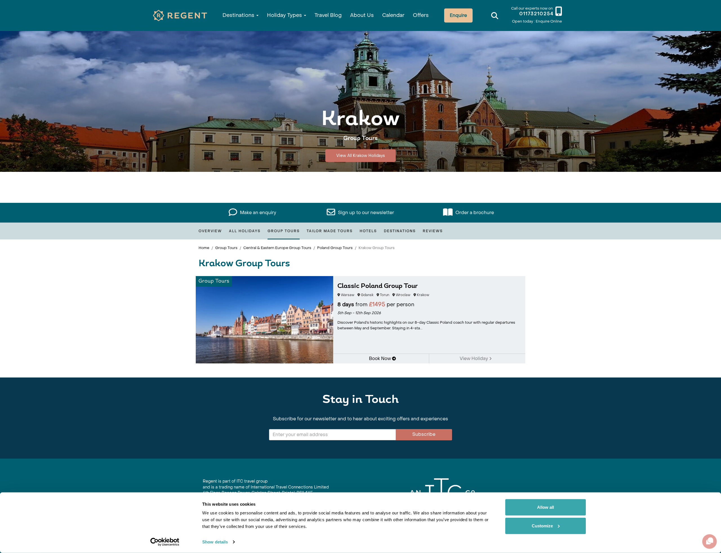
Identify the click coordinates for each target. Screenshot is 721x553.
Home (204, 247)
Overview (210, 231)
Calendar (393, 15)
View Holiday (474, 358)
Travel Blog (328, 15)
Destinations (239, 15)
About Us (362, 15)
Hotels (368, 231)
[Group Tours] (264, 319)
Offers (421, 15)
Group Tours (284, 231)
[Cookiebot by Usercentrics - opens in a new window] (165, 542)
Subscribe (423, 434)
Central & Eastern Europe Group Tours (277, 247)
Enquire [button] (458, 15)
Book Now (380, 358)
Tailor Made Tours (330, 231)
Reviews (433, 231)
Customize (542, 525)
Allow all (545, 507)
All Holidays (245, 231)
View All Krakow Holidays (360, 155)
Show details (215, 541)
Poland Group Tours (335, 247)
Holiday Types (285, 15)
